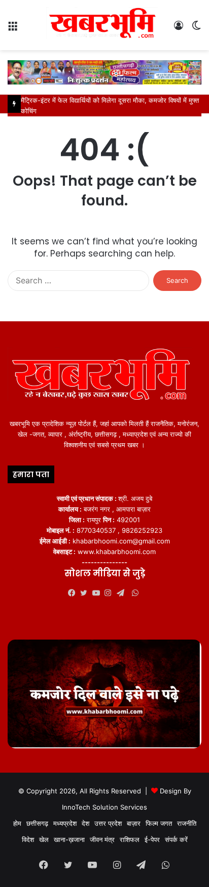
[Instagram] (110, 593)
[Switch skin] (196, 29)
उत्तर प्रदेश (108, 823)
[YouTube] (98, 593)
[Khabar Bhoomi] (104, 25)
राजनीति (186, 823)
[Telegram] (123, 593)
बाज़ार (134, 823)
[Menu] (13, 29)
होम (17, 823)
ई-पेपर (152, 839)
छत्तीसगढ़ (37, 823)
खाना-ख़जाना (69, 839)
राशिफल (130, 839)
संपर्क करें (176, 839)
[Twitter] (86, 593)
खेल (44, 839)
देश (85, 823)
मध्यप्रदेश (65, 823)
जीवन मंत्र (102, 839)
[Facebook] (74, 593)
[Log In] (178, 29)
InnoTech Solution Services (104, 807)
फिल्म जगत (159, 823)
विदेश (28, 839)
